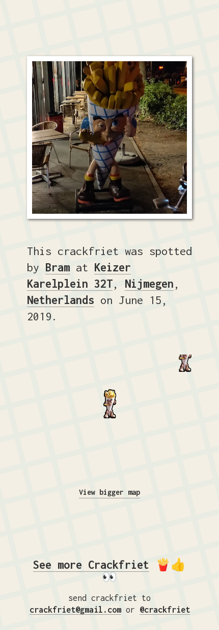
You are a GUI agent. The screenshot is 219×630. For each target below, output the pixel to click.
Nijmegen (149, 283)
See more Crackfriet (91, 564)
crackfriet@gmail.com (75, 609)
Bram (57, 267)
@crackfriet (165, 609)
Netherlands (60, 300)
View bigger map (109, 492)
